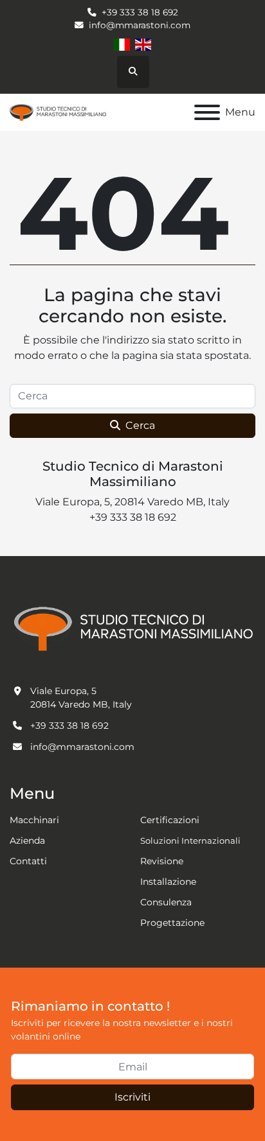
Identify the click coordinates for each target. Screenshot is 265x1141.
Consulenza (166, 902)
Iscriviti (132, 1097)
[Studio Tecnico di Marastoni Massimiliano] (132, 627)
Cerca (140, 425)
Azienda (27, 840)
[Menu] (207, 112)
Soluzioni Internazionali (190, 840)
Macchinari (34, 820)
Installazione (168, 881)
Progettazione (172, 922)
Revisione (161, 861)
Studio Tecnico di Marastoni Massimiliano (132, 473)
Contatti (28, 861)
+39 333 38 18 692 (140, 12)
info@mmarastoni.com (139, 25)
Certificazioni (169, 820)
